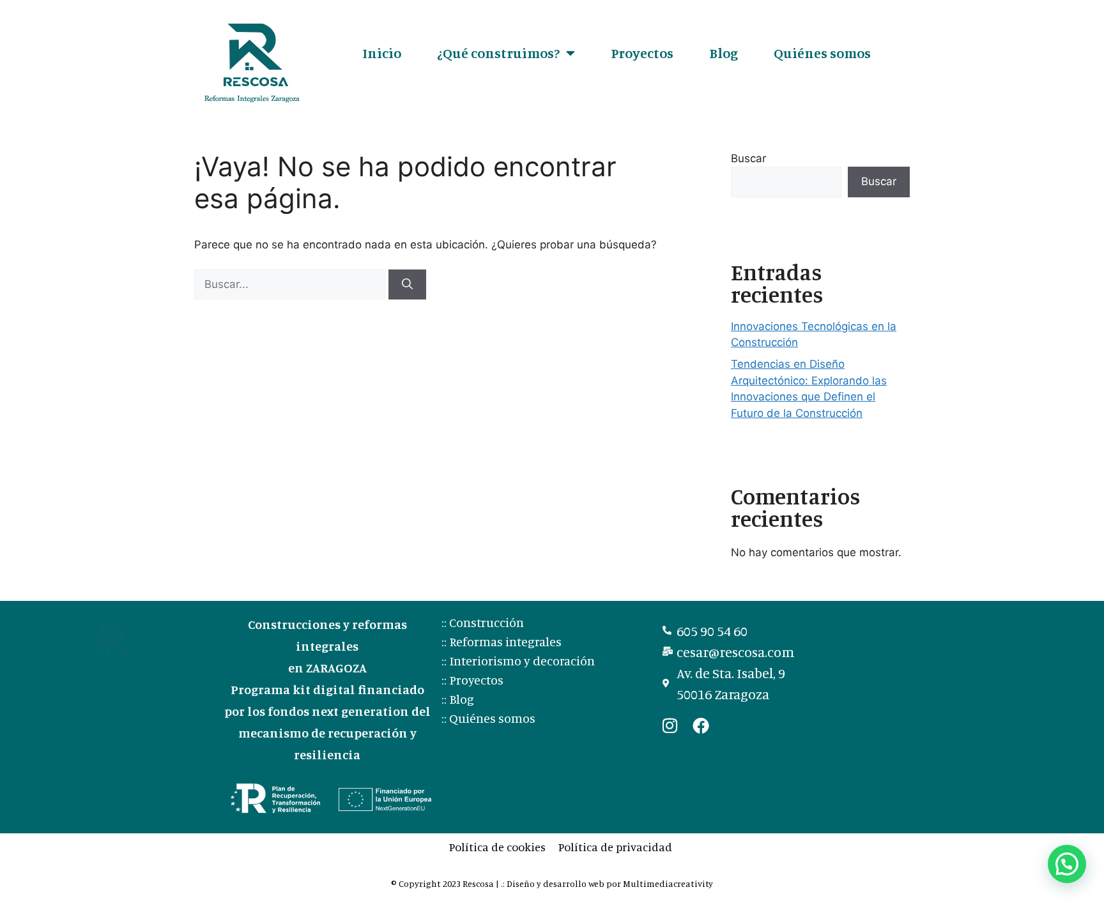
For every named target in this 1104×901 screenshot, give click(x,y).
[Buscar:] (291, 284)
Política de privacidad (615, 847)
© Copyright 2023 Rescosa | (446, 883)
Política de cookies (497, 847)
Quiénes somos (822, 52)
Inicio (381, 52)
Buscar (748, 158)
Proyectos (642, 52)
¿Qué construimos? (498, 52)
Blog (723, 52)
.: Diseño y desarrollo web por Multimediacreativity (607, 883)
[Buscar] (407, 284)
